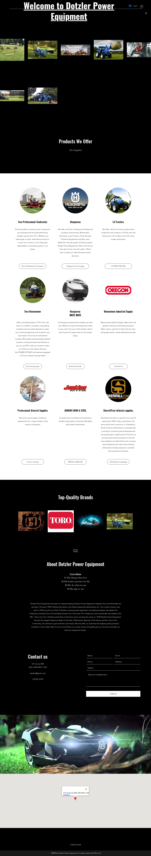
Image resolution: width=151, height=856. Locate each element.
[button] (141, 6)
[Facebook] (146, 13)
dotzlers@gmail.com (38, 673)
